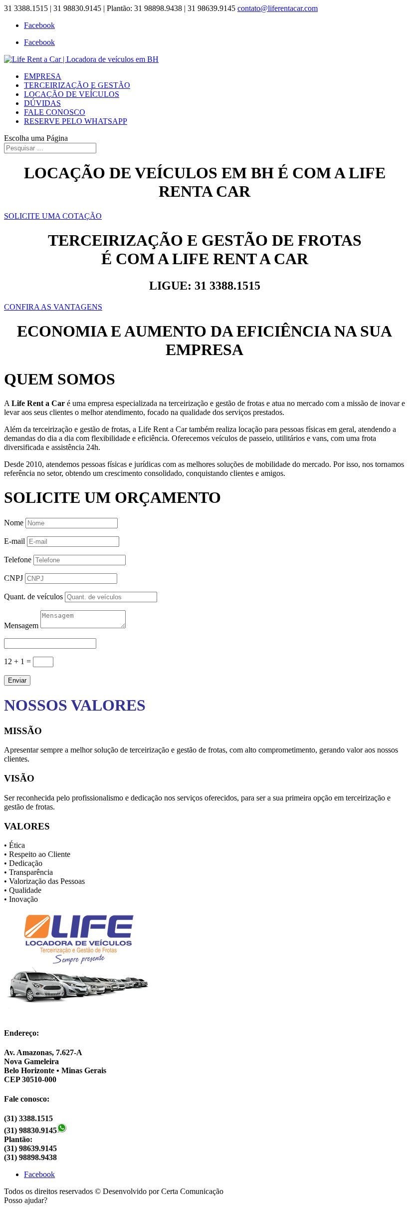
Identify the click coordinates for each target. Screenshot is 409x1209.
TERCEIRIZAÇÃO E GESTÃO (77, 85)
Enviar (17, 680)
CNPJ (13, 578)
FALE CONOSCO (54, 112)
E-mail (14, 541)
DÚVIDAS (42, 103)
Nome (13, 522)
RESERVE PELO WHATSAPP (75, 121)
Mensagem (21, 625)
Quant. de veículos (33, 596)
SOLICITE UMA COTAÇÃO (53, 216)
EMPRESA (42, 76)
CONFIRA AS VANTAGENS (53, 307)
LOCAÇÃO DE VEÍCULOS (71, 94)
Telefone (17, 559)
